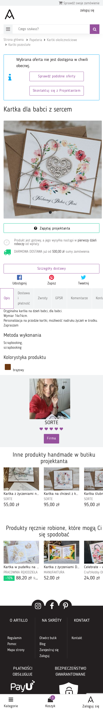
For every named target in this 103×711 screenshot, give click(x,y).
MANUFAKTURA (54, 572)
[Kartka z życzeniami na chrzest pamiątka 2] (21, 479)
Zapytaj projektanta (54, 228)
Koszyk (50, 706)
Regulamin (14, 638)
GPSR (59, 298)
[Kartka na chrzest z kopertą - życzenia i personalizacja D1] (61, 479)
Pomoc (12, 644)
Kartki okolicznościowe (62, 40)
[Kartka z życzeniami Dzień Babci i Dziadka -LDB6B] (61, 552)
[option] (21, 487)
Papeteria (35, 40)
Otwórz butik (48, 638)
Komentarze (79, 298)
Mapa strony (15, 650)
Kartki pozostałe (19, 45)
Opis (7, 298)
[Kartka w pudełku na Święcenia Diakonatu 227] (21, 552)
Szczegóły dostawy (51, 269)
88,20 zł (22, 578)
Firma (51, 438)
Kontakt (77, 638)
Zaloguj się (90, 706)
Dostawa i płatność (24, 298)
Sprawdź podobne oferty (56, 76)
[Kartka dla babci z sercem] (53, 170)
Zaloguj (44, 656)
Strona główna (14, 40)
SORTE (8, 499)
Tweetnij (83, 283)
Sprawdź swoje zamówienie (81, 3)
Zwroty (42, 298)
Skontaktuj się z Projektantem (57, 91)
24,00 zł (92, 578)
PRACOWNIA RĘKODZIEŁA (21, 572)
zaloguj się (87, 10)
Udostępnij (19, 283)
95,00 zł (52, 505)
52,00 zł (52, 578)
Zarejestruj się (49, 650)
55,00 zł (11, 505)
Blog (43, 644)
